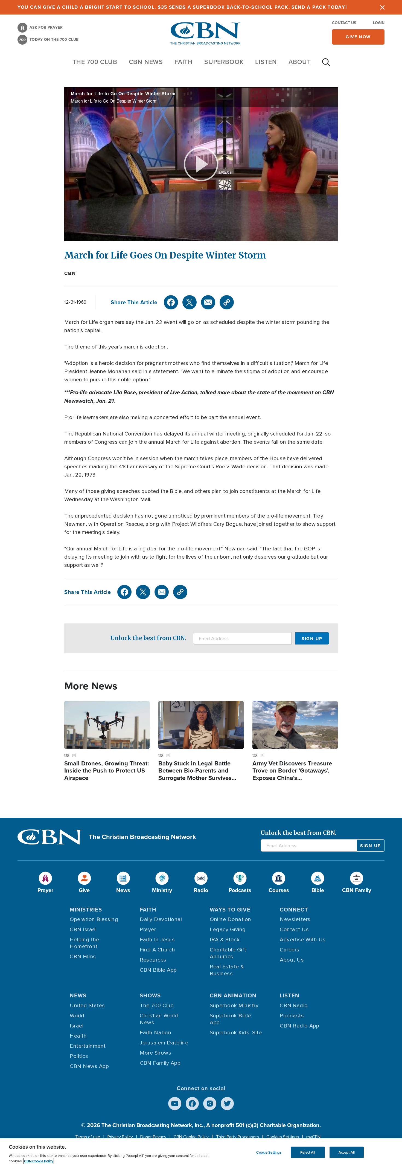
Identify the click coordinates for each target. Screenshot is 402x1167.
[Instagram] (209, 1103)
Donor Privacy (153, 1137)
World (77, 1015)
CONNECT (294, 909)
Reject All (307, 1152)
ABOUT (300, 61)
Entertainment (88, 1046)
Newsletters (295, 919)
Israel (76, 1026)
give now (358, 37)
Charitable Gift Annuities (228, 953)
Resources (153, 960)
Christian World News (159, 1019)
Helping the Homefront (84, 943)
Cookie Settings (268, 1152)
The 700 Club (94, 61)
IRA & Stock (225, 939)
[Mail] (208, 302)
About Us (292, 960)
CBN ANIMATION (233, 995)
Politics (79, 1056)
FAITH (183, 61)
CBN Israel (83, 929)
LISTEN (266, 61)
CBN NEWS (146, 61)
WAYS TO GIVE (230, 909)
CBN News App (89, 1066)
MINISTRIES (86, 909)
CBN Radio (294, 1005)
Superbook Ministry (234, 1005)
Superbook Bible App (230, 1019)
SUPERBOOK (224, 61)
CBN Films (83, 956)
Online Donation (230, 919)
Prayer (148, 929)
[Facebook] (171, 302)
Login (378, 23)
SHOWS (150, 995)
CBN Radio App (299, 1026)
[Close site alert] (382, 7)
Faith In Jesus (157, 939)
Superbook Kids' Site (236, 1032)
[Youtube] (174, 1103)
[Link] (227, 302)
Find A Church (157, 950)
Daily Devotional (161, 919)
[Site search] (326, 64)
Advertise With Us (303, 939)
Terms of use (87, 1137)
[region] (201, 1152)
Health (78, 1036)
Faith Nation (155, 1032)
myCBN (313, 1137)
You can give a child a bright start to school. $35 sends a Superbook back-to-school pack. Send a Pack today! (182, 7)
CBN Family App (160, 1063)
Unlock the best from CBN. (148, 638)
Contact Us (344, 23)
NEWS (78, 995)
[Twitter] (189, 302)
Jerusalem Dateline (164, 1043)
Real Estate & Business (227, 970)
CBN (70, 273)
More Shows (155, 1053)
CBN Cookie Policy (191, 1137)
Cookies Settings (282, 1137)
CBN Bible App (158, 970)
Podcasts (292, 1015)
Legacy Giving (228, 929)
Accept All (347, 1152)
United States (87, 1005)
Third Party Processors (237, 1137)
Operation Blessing (94, 919)
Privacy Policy (120, 1137)
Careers (289, 950)
